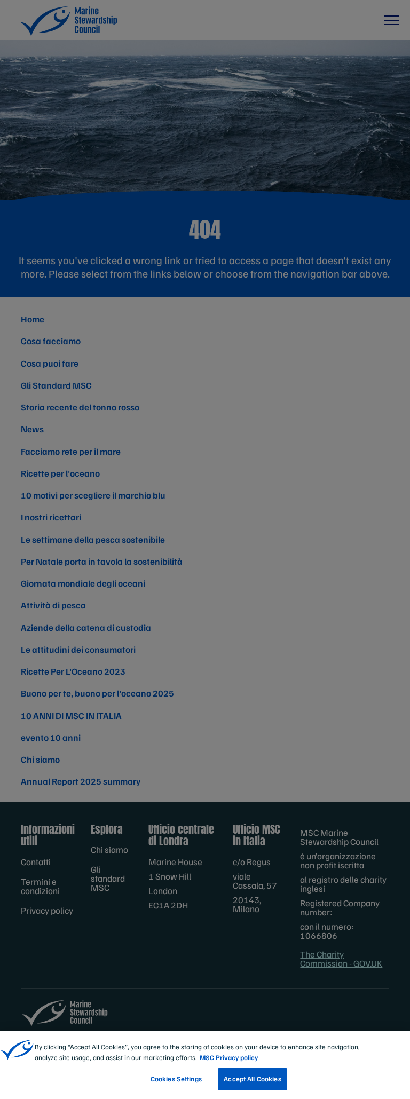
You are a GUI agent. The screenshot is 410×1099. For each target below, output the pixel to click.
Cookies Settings (176, 1078)
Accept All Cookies (252, 1078)
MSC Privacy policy (229, 1057)
